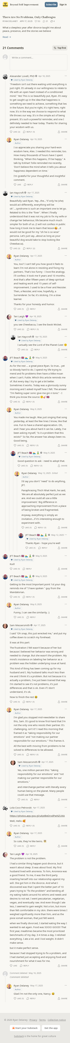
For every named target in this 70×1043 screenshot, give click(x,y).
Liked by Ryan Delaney (23, 80)
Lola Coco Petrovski (21, 807)
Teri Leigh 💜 (21, 316)
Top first (61, 47)
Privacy (33, 1019)
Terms (42, 1019)
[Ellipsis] (65, 75)
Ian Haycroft (17, 192)
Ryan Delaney (10, 21)
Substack (19, 1036)
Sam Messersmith (20, 625)
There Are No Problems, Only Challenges (29, 17)
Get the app (51, 1028)
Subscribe (51, 4)
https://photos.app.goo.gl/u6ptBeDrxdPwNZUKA (37, 815)
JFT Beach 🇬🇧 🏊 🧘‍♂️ (21, 357)
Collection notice (57, 1019)
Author (18, 143)
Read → (7, 36)
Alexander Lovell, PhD (22, 76)
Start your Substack (26, 1028)
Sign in (63, 4)
